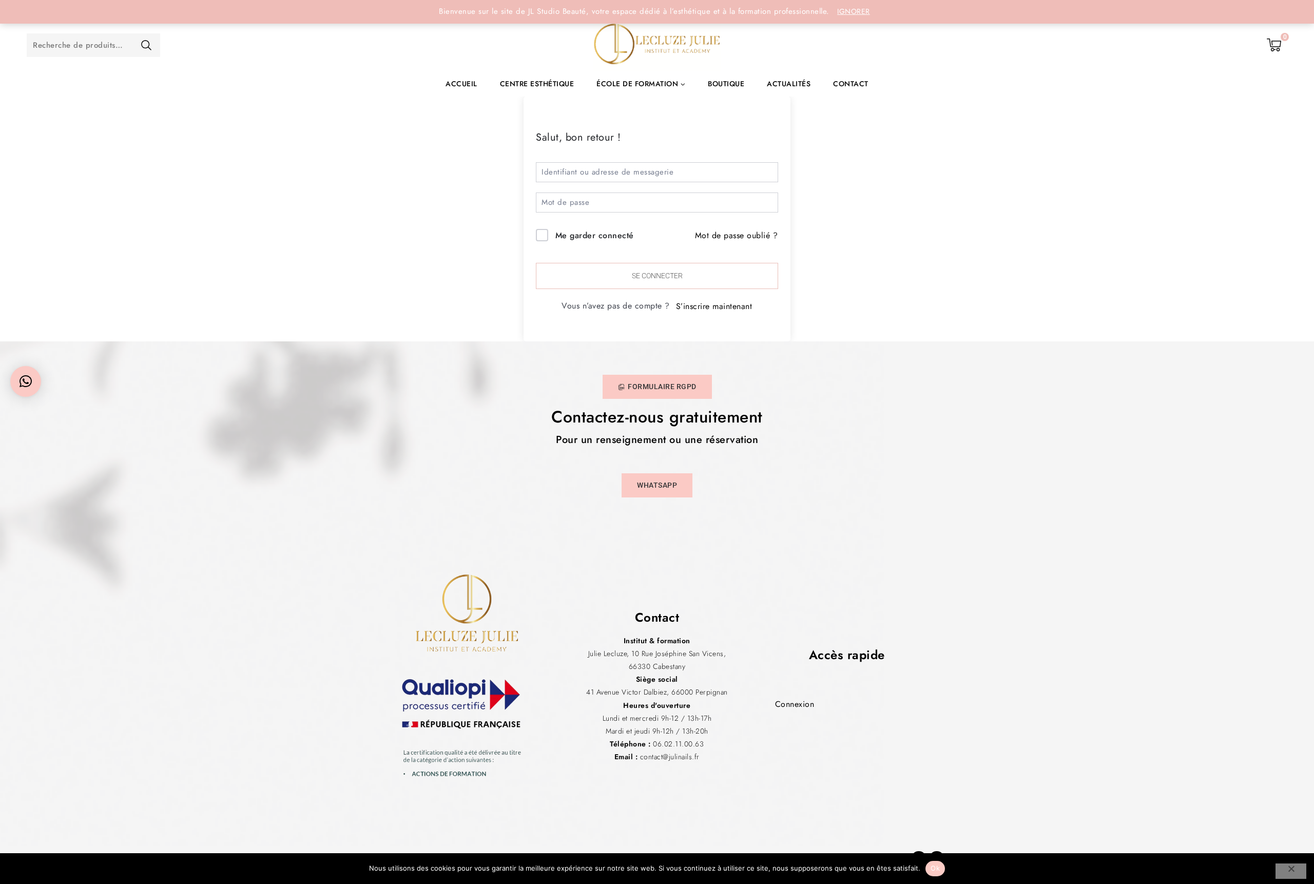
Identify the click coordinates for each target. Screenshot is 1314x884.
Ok (935, 868)
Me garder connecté (594, 235)
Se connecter (657, 276)
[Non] (1291, 871)
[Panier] (1274, 45)
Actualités (788, 84)
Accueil (461, 84)
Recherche (146, 45)
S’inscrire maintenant (714, 306)
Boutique (726, 84)
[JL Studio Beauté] (657, 45)
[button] (25, 381)
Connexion (795, 704)
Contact (850, 84)
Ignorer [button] (853, 11)
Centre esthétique (537, 84)
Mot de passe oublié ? (736, 235)
